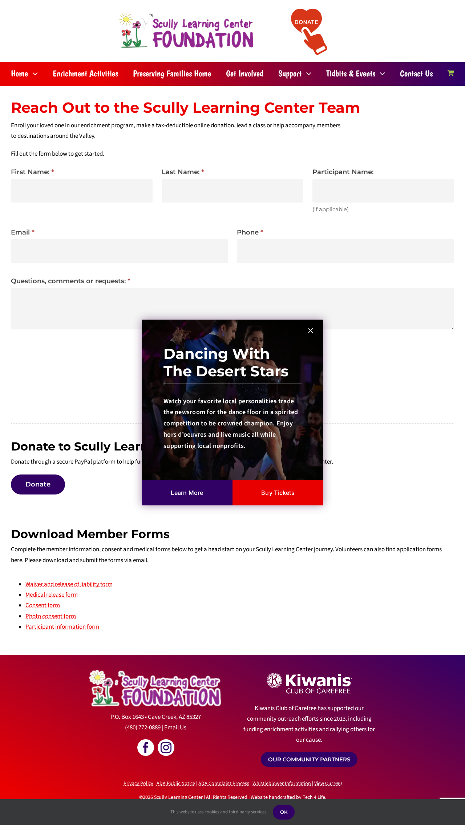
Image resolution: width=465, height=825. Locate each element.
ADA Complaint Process (223, 783)
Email (23, 232)
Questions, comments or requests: (70, 281)
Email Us (175, 727)
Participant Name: (342, 172)
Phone (250, 232)
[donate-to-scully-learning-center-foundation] (309, 11)
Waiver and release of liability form (69, 584)
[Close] (310, 330)
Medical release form (51, 594)
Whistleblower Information (281, 783)
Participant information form (62, 626)
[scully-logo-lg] (186, 14)
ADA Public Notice (176, 783)
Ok (283, 812)
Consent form (42, 605)
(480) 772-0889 (143, 727)
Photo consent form (50, 616)
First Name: (32, 172)
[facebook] (145, 747)
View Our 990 (328, 783)
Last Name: (183, 172)
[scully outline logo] (155, 665)
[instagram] (166, 747)
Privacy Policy (138, 783)
